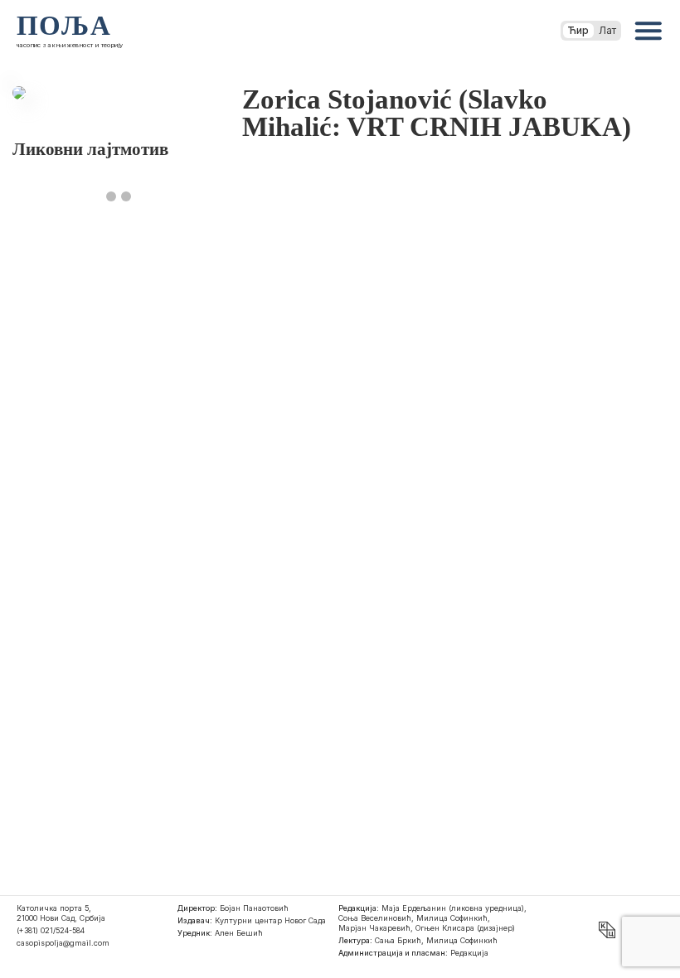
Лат (607, 30)
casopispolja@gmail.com (63, 942)
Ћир (578, 30)
